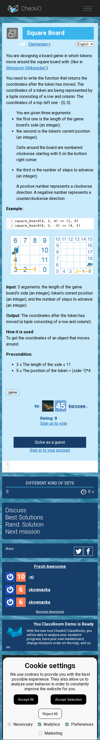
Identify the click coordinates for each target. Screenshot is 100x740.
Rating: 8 (48, 418)
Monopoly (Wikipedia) (26, 68)
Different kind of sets (50, 483)
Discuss (15, 510)
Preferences (82, 724)
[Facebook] (89, 551)
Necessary (23, 724)
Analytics (52, 724)
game (12, 392)
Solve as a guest (50, 442)
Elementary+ (39, 44)
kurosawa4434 (79, 406)
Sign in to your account (50, 450)
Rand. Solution (24, 524)
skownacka (39, 589)
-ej (31, 577)
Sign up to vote (53, 423)
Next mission (22, 531)
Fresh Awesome (50, 566)
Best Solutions (24, 517)
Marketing (53, 733)
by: (37, 406)
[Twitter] (79, 551)
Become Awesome (50, 612)
